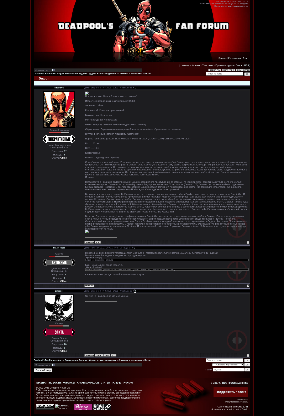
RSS (246, 65)
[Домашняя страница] (107, 355)
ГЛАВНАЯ (41, 382)
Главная (222, 58)
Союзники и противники (130, 74)
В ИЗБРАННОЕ (219, 383)
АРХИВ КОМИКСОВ (88, 382)
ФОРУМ (128, 382)
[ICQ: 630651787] (98, 242)
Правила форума (224, 65)
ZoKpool (59, 291)
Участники (207, 65)
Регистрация (234, 58)
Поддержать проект (231, 392)
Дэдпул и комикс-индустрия (102, 74)
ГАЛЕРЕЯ (117, 382)
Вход (245, 58)
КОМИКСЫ (69, 382)
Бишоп (147, 74)
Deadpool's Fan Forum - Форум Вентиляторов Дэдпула (60, 74)
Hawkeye (59, 88)
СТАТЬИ (105, 382)
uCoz (245, 406)
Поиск (239, 65)
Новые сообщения (190, 65)
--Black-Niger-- (59, 248)
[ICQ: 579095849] (113, 355)
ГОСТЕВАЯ (235, 383)
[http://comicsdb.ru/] (83, 409)
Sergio (245, 409)
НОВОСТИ (55, 382)
